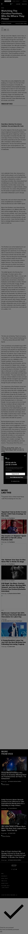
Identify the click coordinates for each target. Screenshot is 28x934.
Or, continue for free (15, 481)
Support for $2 (15, 473)
